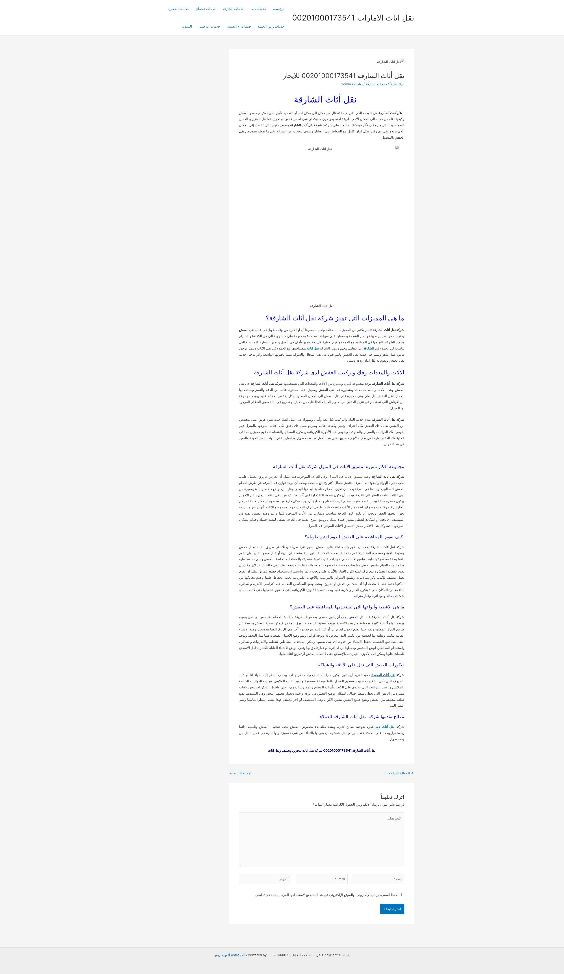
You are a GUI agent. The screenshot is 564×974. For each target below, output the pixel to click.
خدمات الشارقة (233, 9)
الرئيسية (278, 9)
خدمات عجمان (206, 9)
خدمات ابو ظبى (209, 26)
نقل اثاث (313, 348)
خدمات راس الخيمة (271, 26)
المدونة (187, 26)
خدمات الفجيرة (178, 9)
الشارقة (368, 348)
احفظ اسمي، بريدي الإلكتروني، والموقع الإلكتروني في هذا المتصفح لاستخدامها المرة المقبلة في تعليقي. (326, 895)
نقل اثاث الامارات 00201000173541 (353, 17)
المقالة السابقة (401, 773)
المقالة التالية (241, 773)
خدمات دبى (258, 9)
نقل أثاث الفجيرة (383, 675)
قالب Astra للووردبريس (230, 955)
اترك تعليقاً (397, 84)
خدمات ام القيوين (239, 26)
